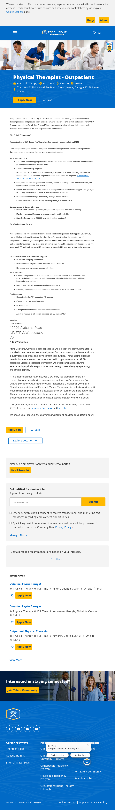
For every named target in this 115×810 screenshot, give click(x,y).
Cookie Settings (15, 11)
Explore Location (23, 440)
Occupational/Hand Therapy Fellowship (57, 787)
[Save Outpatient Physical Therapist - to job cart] (13, 595)
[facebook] (9, 728)
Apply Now (25, 100)
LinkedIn (61, 408)
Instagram (36, 408)
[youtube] (36, 728)
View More (16, 660)
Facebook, (47, 408)
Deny (90, 20)
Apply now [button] (14, 429)
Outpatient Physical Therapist (25, 606)
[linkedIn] (27, 728)
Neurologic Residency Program (53, 777)
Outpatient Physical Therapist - (26, 583)
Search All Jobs (83, 778)
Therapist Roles (15, 748)
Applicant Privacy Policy (93, 802)
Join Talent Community (88, 771)
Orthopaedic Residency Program (54, 767)
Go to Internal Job (20, 470)
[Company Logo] (54, 32)
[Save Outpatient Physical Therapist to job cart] (13, 622)
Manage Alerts (18, 535)
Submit (93, 501)
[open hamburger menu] (15, 32)
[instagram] (18, 728)
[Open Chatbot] (87, 761)
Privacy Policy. (63, 527)
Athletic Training (15, 755)
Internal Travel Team (18, 762)
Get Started (57, 559)
